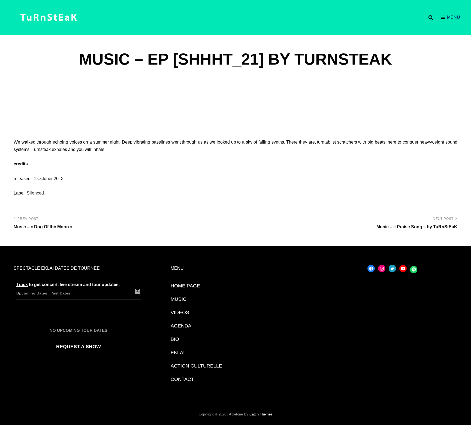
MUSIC (178, 299)
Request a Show (78, 346)
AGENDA (181, 326)
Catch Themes (261, 414)
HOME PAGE (185, 286)
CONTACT (182, 379)
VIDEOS (180, 312)
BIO (175, 339)
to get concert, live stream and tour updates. (68, 284)
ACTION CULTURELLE (196, 366)
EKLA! (178, 352)
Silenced (35, 193)
